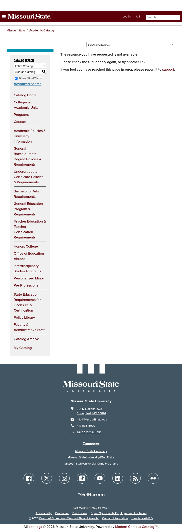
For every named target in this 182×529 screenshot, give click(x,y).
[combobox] (130, 44)
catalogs (35, 526)
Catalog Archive (26, 338)
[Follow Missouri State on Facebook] (29, 478)
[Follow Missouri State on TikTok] (82, 478)
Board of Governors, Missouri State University (69, 518)
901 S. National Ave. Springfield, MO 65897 (91, 411)
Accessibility (44, 513)
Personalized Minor (29, 278)
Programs (21, 114)
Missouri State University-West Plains (91, 457)
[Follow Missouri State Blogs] (135, 478)
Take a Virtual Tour (89, 432)
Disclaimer (62, 513)
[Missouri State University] (26, 16)
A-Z (138, 16)
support (168, 69)
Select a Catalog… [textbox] (99, 45)
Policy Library (24, 317)
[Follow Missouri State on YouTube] (100, 478)
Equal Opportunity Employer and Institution (118, 513)
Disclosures (79, 513)
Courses (20, 121)
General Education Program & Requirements (28, 209)
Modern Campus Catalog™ (136, 526)
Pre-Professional (27, 285)
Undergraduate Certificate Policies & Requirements (28, 176)
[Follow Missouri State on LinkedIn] (117, 478)
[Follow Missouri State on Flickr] (153, 478)
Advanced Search (28, 83)
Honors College (26, 246)
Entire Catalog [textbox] (24, 66)
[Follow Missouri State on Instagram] (64, 478)
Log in (127, 16)
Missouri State (16, 30)
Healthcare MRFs (142, 518)
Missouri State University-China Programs (91, 463)
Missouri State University (91, 451)
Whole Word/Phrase (31, 78)
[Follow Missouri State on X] (46, 478)
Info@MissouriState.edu (92, 419)
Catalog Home (25, 95)
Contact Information (115, 518)
